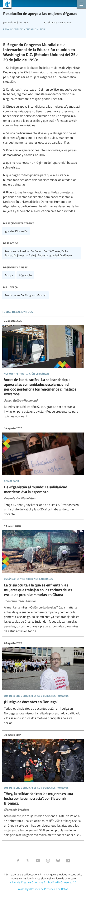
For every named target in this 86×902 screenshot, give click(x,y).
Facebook (17, 860)
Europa (9, 275)
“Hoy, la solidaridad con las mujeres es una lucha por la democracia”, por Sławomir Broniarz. (43, 785)
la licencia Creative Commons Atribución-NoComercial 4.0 (42, 882)
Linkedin (68, 860)
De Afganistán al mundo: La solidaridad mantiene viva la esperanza (43, 471)
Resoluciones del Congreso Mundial (25, 28)
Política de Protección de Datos (49, 889)
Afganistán (25, 275)
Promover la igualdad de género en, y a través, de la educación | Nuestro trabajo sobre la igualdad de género (38, 253)
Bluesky (58, 860)
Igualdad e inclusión (16, 231)
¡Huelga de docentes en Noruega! (43, 683)
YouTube (37, 860)
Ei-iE (5, 4)
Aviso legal (24, 889)
